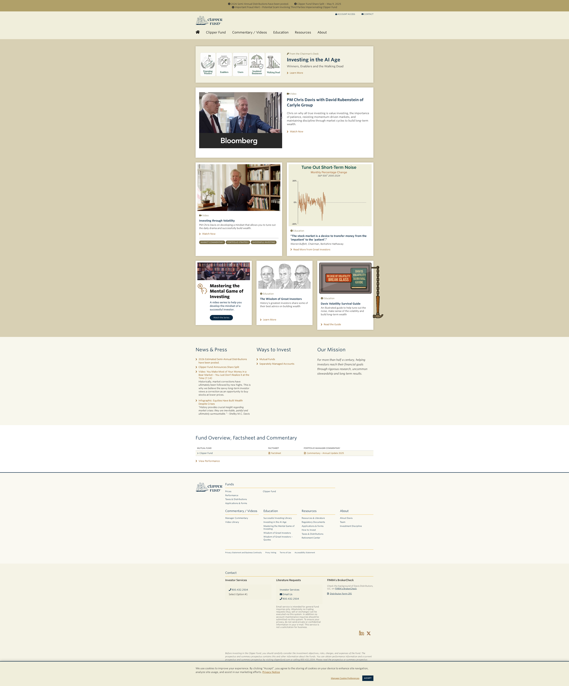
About (344, 511)
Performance (231, 495)
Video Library (232, 522)
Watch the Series (221, 317)
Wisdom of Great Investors (277, 533)
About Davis (346, 518)
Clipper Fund (206, 453)
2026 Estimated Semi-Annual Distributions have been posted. (223, 361)
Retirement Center (311, 538)
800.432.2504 (239, 589)
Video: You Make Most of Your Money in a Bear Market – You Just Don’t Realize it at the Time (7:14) (224, 375)
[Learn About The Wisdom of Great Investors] (284, 276)
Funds (229, 484)
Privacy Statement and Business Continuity (243, 552)
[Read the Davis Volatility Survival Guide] (345, 278)
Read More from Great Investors (311, 249)
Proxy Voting (270, 552)
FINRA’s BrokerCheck (346, 588)
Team (342, 522)
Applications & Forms (236, 503)
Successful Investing (263, 242)
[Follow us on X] (368, 633)
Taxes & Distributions (236, 499)
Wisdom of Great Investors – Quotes (278, 538)
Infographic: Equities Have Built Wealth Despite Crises (221, 402)
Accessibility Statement (305, 552)
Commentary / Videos (241, 511)
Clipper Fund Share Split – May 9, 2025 (319, 4)
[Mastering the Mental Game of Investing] (223, 271)
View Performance (209, 461)
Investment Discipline (351, 526)
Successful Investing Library (277, 518)
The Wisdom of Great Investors (281, 298)
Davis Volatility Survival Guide (341, 303)
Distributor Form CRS (341, 593)
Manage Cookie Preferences (345, 678)
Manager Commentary (236, 518)
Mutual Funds (267, 359)
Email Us (287, 594)
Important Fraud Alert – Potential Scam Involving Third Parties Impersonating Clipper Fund (286, 7)
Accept (367, 678)
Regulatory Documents (313, 522)
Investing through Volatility (217, 220)
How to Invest (309, 530)
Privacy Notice (271, 672)
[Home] (198, 32)
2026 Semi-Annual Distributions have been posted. (260, 4)
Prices (228, 491)
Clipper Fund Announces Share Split (219, 367)
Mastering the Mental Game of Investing (278, 527)
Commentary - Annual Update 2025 (325, 453)
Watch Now (296, 131)
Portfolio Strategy (238, 242)
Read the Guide (332, 324)
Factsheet (276, 453)
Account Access (346, 14)
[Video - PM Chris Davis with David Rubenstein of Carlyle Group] (240, 120)
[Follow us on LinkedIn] (361, 633)
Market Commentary (212, 242)
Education (270, 511)
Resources (309, 511)
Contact (368, 14)
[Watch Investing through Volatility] (238, 187)
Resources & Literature (313, 518)
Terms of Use (285, 552)
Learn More (296, 72)
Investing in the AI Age (313, 60)
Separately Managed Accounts (276, 363)
